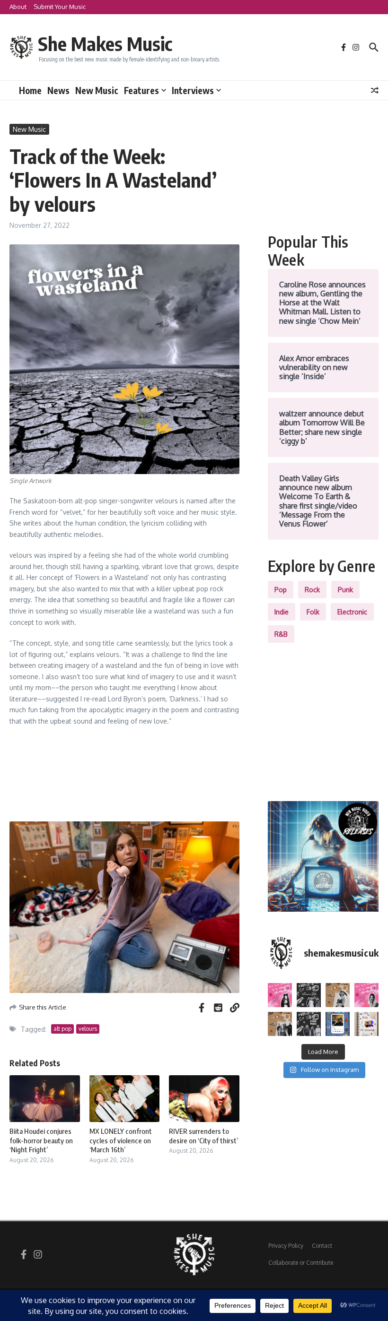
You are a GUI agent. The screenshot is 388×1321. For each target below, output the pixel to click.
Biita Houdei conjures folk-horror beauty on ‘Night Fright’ (41, 1140)
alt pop (62, 1028)
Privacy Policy (285, 1245)
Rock (312, 590)
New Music (96, 90)
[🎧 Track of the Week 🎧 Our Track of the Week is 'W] (338, 1024)
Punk (345, 590)
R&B (281, 634)
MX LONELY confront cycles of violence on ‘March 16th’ (120, 1140)
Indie (281, 612)
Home (30, 90)
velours (88, 1028)
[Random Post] (375, 90)
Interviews (193, 90)
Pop (280, 590)
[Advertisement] (323, 171)
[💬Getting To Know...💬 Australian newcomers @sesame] (309, 995)
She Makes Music (105, 43)
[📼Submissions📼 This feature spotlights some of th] (338, 995)
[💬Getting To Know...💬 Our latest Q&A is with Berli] (309, 1024)
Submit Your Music (60, 6)
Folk (313, 612)
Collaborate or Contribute (300, 1262)
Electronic (352, 612)
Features (141, 90)
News (58, 90)
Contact (322, 1245)
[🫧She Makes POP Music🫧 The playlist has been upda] (280, 995)
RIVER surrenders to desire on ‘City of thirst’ (203, 1136)
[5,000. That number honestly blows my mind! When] (366, 1024)
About (17, 6)
